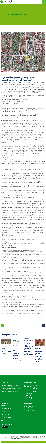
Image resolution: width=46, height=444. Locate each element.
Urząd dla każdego (5, 409)
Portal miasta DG (5, 414)
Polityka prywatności (6, 406)
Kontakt (3, 411)
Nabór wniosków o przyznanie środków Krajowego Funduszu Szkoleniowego (17, 355)
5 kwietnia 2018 (5, 75)
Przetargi (3, 413)
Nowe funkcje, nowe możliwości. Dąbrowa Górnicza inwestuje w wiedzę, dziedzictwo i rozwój (39, 355)
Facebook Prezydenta (6, 417)
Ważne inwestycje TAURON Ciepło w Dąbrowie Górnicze (6, 351)
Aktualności (15, 343)
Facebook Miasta (5, 416)
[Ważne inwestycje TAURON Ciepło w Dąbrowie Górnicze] (6, 341)
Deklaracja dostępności (6, 408)
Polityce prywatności (16, 438)
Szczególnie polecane (6, 346)
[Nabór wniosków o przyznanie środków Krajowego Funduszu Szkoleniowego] (17, 341)
